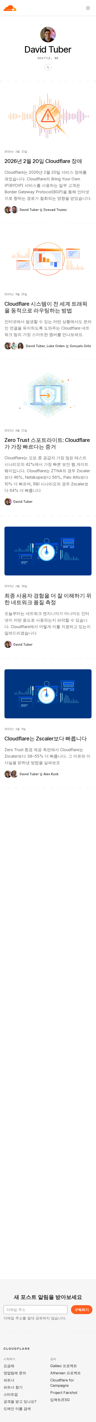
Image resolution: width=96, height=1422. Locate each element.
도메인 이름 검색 (17, 1408)
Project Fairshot (63, 1392)
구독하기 (82, 1309)
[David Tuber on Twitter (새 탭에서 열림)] (48, 67)
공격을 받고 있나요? (20, 1401)
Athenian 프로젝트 (65, 1373)
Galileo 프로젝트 (63, 1366)
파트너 (9, 1380)
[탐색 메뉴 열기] (87, 8)
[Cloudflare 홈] (10, 8)
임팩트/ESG (60, 1399)
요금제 (9, 1366)
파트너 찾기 (13, 1387)
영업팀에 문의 (15, 1373)
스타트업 (11, 1394)
